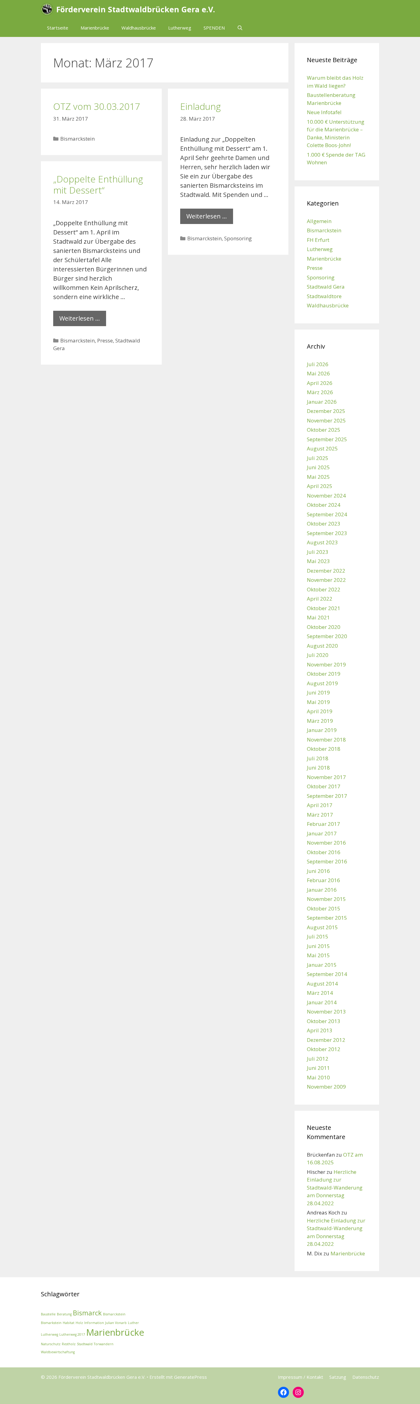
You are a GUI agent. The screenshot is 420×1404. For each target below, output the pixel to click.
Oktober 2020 (323, 626)
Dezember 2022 (326, 570)
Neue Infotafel (324, 112)
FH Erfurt (318, 239)
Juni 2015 (318, 946)
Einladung (200, 106)
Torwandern (103, 1344)
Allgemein (319, 221)
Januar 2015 (322, 964)
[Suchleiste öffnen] (240, 27)
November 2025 (326, 420)
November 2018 (326, 739)
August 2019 (322, 683)
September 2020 (327, 636)
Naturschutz (51, 1344)
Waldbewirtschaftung (58, 1352)
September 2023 (327, 533)
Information (94, 1323)
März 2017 (320, 814)
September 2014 (327, 974)
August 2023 (322, 542)
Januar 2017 (322, 833)
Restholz (69, 1344)
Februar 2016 (323, 880)
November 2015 (326, 898)
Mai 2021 (318, 617)
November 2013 (326, 1011)
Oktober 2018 (323, 748)
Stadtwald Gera (326, 286)
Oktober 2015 (323, 908)
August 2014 (322, 983)
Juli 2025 (317, 458)
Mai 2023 (318, 561)
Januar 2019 (322, 730)
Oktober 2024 (323, 504)
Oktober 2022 (323, 589)
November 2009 (326, 1086)
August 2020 (322, 645)
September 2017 (327, 795)
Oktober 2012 (323, 1049)
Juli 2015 (317, 936)
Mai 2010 (318, 1077)
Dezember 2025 (326, 410)
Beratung (64, 1314)
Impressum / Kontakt (300, 1377)
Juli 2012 (317, 1058)
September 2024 (327, 514)
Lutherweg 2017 (72, 1334)
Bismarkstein (51, 1323)
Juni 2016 (318, 870)
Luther (133, 1323)
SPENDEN (214, 28)
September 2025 (327, 439)
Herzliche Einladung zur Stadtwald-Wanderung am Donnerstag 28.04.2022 (335, 1187)
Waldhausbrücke (138, 28)
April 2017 (319, 805)
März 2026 (320, 392)
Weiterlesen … (206, 216)
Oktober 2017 (323, 786)
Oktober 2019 (323, 673)
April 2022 (319, 598)
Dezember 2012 (326, 1039)
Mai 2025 (318, 476)
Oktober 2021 (323, 608)
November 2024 (326, 495)
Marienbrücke (95, 28)
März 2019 (320, 720)
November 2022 (326, 579)
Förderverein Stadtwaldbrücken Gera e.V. (135, 9)
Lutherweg (179, 28)
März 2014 (320, 992)
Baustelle (48, 1314)
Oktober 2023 (323, 523)
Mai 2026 (318, 373)
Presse (105, 340)
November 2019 (326, 664)
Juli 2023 (317, 551)
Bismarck (87, 1312)
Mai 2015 (318, 955)
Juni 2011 (318, 1067)
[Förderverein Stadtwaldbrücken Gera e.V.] (48, 9)
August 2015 (322, 927)
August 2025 (322, 448)
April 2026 (319, 382)
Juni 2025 (318, 467)
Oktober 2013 (323, 1021)
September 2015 (327, 917)
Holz (79, 1323)
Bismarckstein (77, 138)
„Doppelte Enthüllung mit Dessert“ (98, 184)
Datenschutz (365, 1377)
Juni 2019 (318, 692)
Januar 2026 (322, 401)
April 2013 (319, 1030)
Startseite (57, 28)
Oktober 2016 (323, 852)
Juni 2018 (318, 767)
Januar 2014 (322, 1002)
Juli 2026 (317, 364)
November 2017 (326, 777)
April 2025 (319, 486)
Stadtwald (85, 1344)
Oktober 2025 (323, 429)
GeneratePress (190, 1377)
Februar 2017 (323, 823)
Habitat (68, 1323)
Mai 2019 (318, 702)
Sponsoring (238, 238)
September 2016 (327, 861)
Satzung (337, 1377)
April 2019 (319, 711)
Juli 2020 (317, 654)
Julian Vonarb (116, 1323)
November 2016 (326, 842)
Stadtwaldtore (324, 296)
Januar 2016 (322, 889)
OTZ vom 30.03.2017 (96, 106)
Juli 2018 (317, 758)
